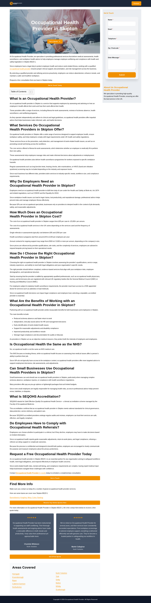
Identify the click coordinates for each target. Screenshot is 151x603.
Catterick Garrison (18, 584)
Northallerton (17, 587)
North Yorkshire (61, 573)
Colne (34, 497)
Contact (136, 3)
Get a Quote (53, 41)
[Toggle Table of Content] (29, 92)
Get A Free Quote (55, 556)
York (57, 576)
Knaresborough (18, 577)
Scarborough (60, 589)
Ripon (14, 580)
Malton (58, 583)
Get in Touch (54, 478)
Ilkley (29, 497)
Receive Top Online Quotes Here (55, 502)
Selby (58, 580)
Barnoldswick (15, 497)
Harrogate (16, 574)
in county (31, 473)
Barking (40, 497)
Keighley (23, 497)
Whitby (58, 586)
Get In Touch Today (55, 85)
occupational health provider (20, 69)
